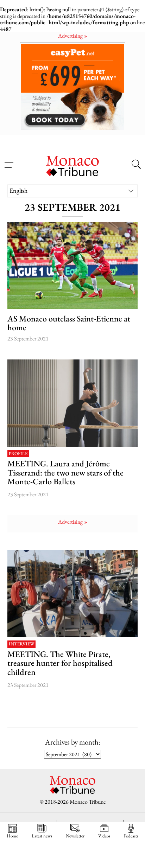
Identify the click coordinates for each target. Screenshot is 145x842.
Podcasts (131, 835)
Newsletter (75, 835)
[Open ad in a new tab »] (72, 87)
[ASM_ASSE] (72, 265)
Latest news (42, 835)
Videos (104, 835)
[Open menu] (9, 161)
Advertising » (72, 35)
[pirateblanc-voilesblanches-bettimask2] (72, 593)
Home (12, 835)
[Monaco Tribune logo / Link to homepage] (72, 165)
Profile (18, 454)
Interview (21, 644)
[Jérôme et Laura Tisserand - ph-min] (72, 402)
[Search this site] (136, 165)
